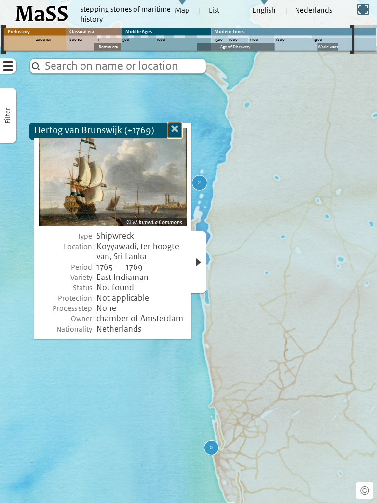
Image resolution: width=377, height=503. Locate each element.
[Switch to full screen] (363, 9)
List (214, 10)
